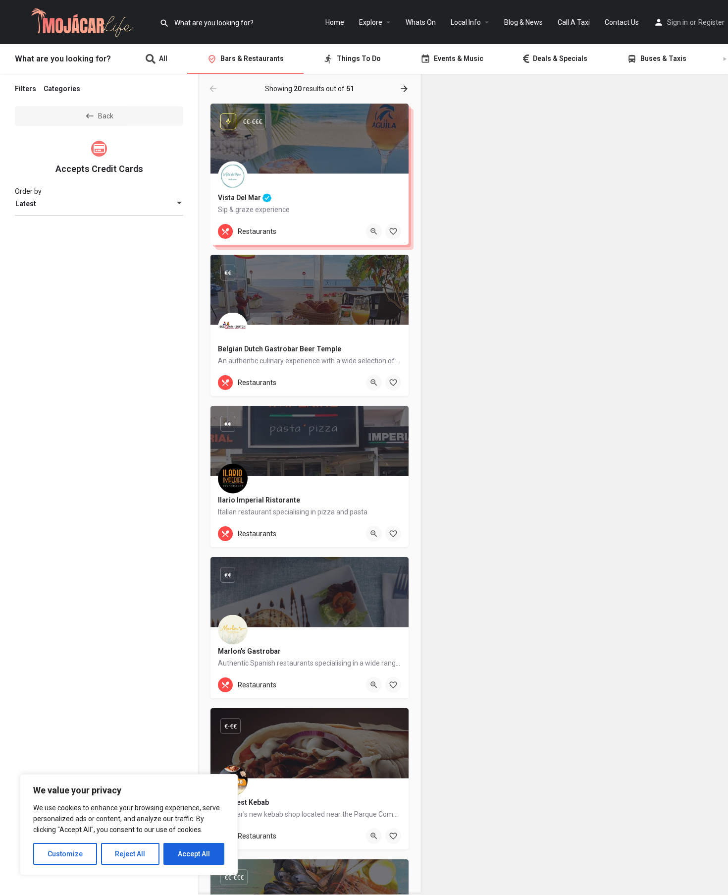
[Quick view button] (374, 231)
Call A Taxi (574, 22)
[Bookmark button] (393, 231)
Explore (370, 22)
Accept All (194, 854)
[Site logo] (79, 21)
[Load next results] (405, 89)
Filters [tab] (25, 89)
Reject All (130, 854)
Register (711, 22)
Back (105, 116)
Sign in (677, 22)
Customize (65, 854)
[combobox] (99, 204)
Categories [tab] (62, 89)
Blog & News (523, 22)
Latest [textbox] (25, 204)
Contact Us (622, 22)
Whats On (421, 22)
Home (334, 22)
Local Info (466, 22)
